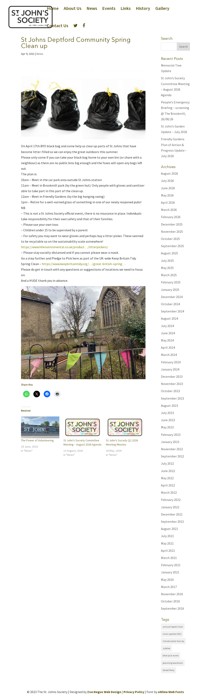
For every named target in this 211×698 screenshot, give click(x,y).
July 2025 (167, 260)
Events (108, 9)
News (92, 9)
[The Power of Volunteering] (40, 427)
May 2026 (167, 195)
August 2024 (169, 318)
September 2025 (172, 246)
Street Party (169, 670)
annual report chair (173, 626)
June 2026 (168, 188)
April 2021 (168, 550)
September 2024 (172, 311)
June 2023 (168, 420)
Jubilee (166, 648)
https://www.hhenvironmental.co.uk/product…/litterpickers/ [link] (64, 247)
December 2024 (172, 297)
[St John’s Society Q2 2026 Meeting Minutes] (125, 427)
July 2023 (167, 413)
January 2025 (170, 290)
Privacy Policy (133, 692)
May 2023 (167, 427)
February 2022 (171, 500)
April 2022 (168, 485)
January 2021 (170, 572)
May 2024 (167, 340)
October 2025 (170, 239)
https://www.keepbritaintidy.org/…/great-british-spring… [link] (83, 264)
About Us (72, 9)
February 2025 (171, 282)
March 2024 (169, 355)
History (143, 9)
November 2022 (172, 449)
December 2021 (172, 514)
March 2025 (169, 275)
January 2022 (170, 507)
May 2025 (167, 268)
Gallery (162, 9)
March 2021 (169, 558)
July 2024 (167, 326)
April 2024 (168, 347)
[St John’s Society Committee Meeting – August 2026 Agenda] (82, 427)
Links (126, 9)
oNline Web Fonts (171, 692)
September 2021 (172, 521)
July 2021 (167, 536)
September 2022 (172, 456)
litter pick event (171, 655)
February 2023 (171, 435)
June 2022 (168, 471)
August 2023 (169, 405)
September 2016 (172, 608)
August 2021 (169, 529)
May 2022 (167, 478)
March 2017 (169, 587)
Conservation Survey (173, 641)
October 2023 (170, 391)
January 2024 (170, 369)
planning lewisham (173, 662)
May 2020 (167, 580)
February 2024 (171, 362)
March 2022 (169, 492)
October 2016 (170, 601)
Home (53, 9)
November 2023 (172, 384)
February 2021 (171, 565)
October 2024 (170, 304)
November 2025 (172, 231)
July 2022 (167, 463)
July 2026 (167, 181)
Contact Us (57, 26)
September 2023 (172, 398)
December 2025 (172, 224)
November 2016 (172, 594)
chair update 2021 (172, 633)
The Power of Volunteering (37, 440)
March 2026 (169, 210)
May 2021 (167, 543)
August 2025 (169, 253)
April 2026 (168, 202)
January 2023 (170, 442)
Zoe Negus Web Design (104, 692)
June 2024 (168, 333)
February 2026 (171, 217)
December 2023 (172, 376)
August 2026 (169, 173)
